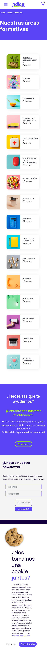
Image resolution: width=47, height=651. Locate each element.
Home (2, 12)
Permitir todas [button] (28, 644)
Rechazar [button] (11, 644)
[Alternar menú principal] (6, 4)
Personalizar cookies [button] (21, 636)
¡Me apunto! (23, 509)
